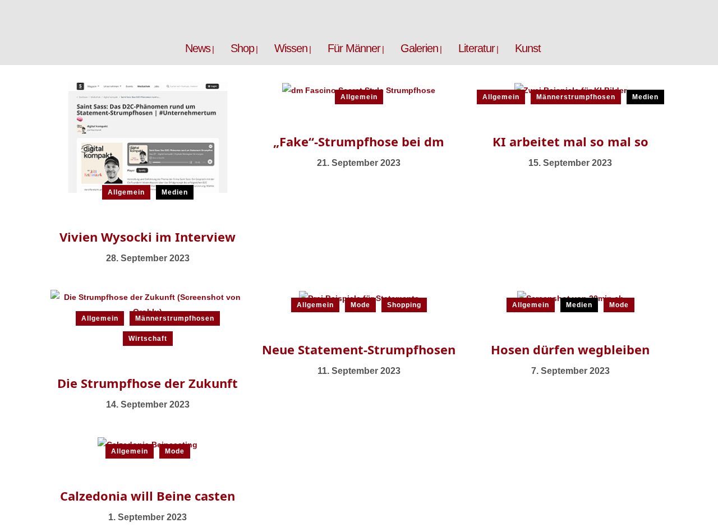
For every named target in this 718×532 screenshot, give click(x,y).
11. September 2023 (359, 371)
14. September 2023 (148, 404)
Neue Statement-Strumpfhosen (358, 349)
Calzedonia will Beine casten (147, 495)
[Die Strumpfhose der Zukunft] (147, 303)
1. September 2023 (147, 517)
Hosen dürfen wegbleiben (570, 349)
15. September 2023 (570, 163)
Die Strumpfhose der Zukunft (147, 382)
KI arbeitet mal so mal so (570, 141)
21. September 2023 (359, 163)
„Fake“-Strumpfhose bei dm (358, 141)
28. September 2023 (148, 258)
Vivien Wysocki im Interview (147, 236)
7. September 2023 (570, 371)
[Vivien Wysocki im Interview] (147, 136)
